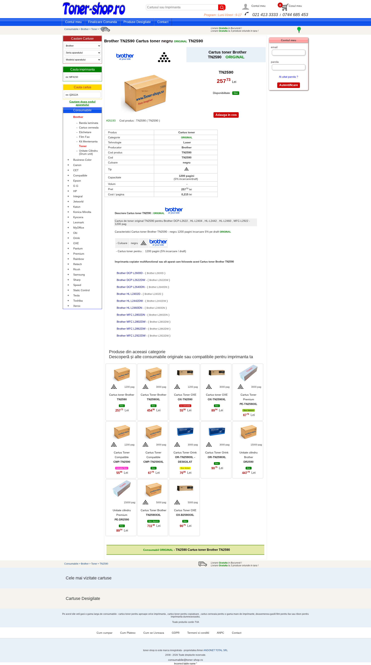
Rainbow (78, 258)
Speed (77, 285)
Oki (75, 232)
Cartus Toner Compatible (121, 457)
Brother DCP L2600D (130, 273)
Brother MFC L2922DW (131, 335)
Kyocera (78, 217)
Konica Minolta (82, 211)
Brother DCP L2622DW (131, 279)
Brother (85, 29)
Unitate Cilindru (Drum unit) (88, 152)
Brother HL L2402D (129, 293)
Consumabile (71, 29)
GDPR (176, 632)
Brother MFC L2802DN (131, 314)
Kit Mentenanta (88, 141)
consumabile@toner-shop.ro (185, 659)
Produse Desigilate (137, 22)
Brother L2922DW (159, 335)
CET (76, 170)
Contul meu (258, 5)
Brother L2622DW (158, 280)
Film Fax (84, 136)
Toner (94, 29)
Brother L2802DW (159, 322)
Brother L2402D (153, 294)
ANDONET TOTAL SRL (215, 650)
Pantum (78, 248)
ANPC (220, 632)
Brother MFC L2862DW (131, 328)
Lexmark (78, 222)
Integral (78, 196)
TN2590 (104, 29)
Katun (76, 206)
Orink (76, 238)
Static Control (81, 290)
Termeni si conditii (198, 632)
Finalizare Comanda (102, 22)
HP (75, 191)
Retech (77, 264)
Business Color (82, 159)
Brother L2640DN (158, 287)
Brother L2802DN (158, 315)
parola (275, 61)
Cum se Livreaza (153, 632)
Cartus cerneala (89, 127)
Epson (77, 180)
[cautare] (221, 7)
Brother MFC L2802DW (131, 321)
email (274, 47)
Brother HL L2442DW (130, 300)
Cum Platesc (128, 632)
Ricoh (76, 269)
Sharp (77, 279)
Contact (162, 22)
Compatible (80, 175)
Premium (78, 253)
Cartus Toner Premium (248, 399)
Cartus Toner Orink (185, 457)
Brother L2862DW (159, 328)
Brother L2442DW (156, 301)
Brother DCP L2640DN (131, 286)
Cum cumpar (104, 632)
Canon (77, 165)
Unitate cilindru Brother (248, 457)
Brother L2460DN (155, 308)
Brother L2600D (155, 273)
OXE (76, 243)
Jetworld (78, 201)
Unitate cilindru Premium (122, 515)
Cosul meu (295, 5)
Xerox (76, 305)
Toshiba (78, 300)
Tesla (76, 295)
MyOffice (78, 227)
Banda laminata (88, 122)
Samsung (79, 274)
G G (75, 185)
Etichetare (85, 132)
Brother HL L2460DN (130, 307)
